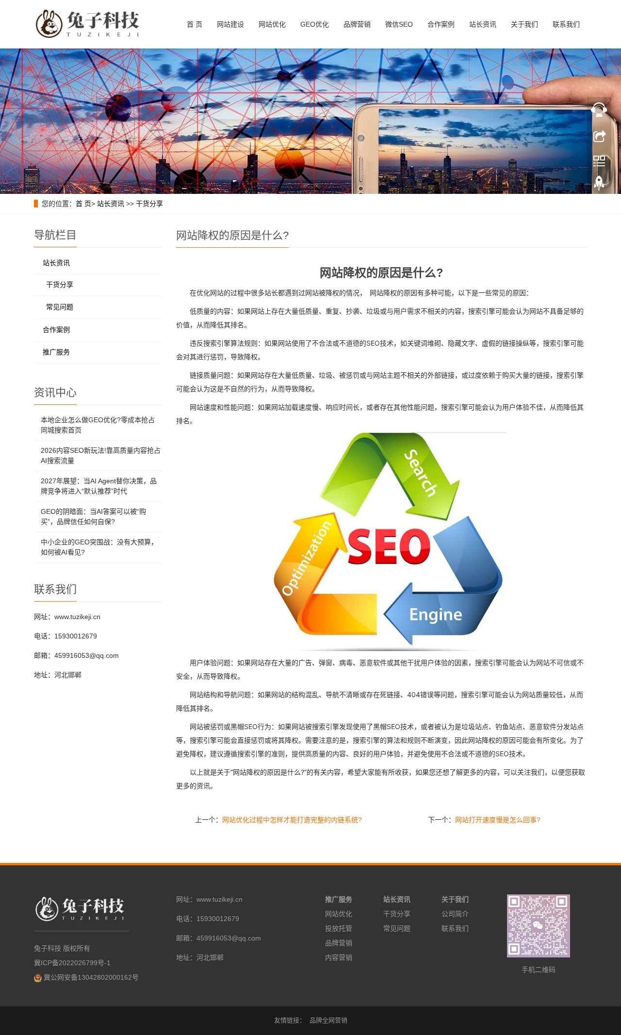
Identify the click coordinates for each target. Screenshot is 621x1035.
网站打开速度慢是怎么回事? (497, 820)
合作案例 (441, 24)
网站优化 (272, 24)
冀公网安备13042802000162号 (91, 977)
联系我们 (566, 24)
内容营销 (338, 957)
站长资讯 (482, 24)
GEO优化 (314, 24)
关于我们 (524, 24)
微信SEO (399, 24)
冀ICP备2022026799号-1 (72, 963)
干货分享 (149, 203)
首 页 (194, 24)
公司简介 (455, 914)
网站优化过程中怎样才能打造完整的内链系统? (292, 820)
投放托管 (338, 928)
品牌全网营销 (328, 1020)
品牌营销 (357, 24)
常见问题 (59, 307)
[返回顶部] (599, 186)
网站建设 (230, 24)
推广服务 (56, 352)
